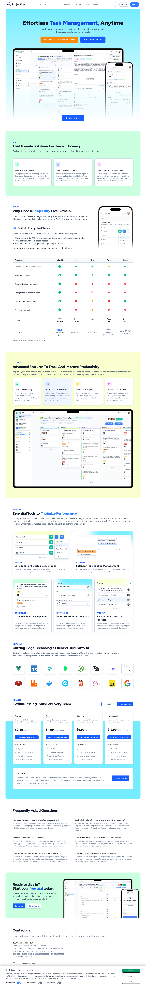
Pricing (78, 4)
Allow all (131, 971)
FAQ (87, 4)
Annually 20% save (125, 704)
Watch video (74, 118)
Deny (131, 982)
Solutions (53, 4)
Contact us (119, 778)
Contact (96, 4)
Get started (19, 906)
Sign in (134, 4)
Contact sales (34, 906)
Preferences (31, 983)
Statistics (51, 983)
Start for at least (59, 39)
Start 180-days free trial (27, 737)
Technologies (67, 4)
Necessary (10, 983)
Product (43, 4)
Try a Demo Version (93, 39)
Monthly (109, 704)
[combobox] (123, 4)
